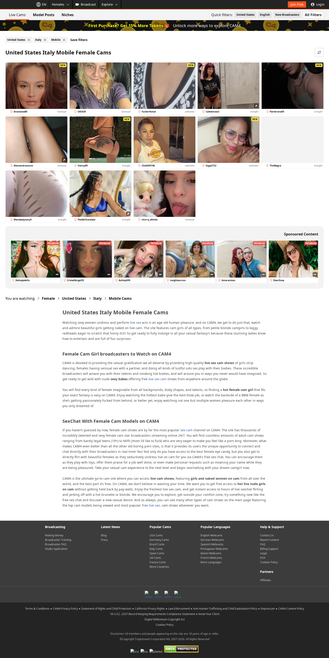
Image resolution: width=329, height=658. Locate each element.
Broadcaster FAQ (55, 544)
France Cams (158, 562)
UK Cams (155, 558)
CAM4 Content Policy (291, 609)
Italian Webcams (211, 553)
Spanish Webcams (212, 544)
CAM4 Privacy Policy (65, 609)
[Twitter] (168, 594)
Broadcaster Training (58, 540)
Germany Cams (159, 540)
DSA (262, 558)
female (48, 298)
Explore (107, 4)
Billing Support (269, 549)
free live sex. (151, 505)
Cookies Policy (269, 562)
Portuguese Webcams (214, 549)
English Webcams (211, 535)
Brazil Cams (157, 544)
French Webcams (211, 558)
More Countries (159, 567)
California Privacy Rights (150, 609)
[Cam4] (16, 4)
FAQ (262, 544)
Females (58, 4)
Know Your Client (209, 614)
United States (245, 15)
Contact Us (267, 535)
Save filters (79, 40)
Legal (263, 553)
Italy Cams (156, 549)
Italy (97, 298)
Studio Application (56, 549)
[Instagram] (158, 594)
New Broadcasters (287, 15)
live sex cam (157, 379)
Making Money (54, 535)
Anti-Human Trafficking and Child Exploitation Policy (225, 609)
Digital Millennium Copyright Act (165, 619)
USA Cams (156, 535)
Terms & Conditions (37, 609)
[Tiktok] (148, 594)
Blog (104, 535)
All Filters (313, 14)
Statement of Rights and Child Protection (106, 609)
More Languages (211, 562)
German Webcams (212, 540)
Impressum (268, 609)
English (265, 15)
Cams (120, 298)
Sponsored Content (301, 234)
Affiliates (265, 580)
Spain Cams (157, 553)
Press (104, 540)
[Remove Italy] (45, 40)
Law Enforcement (179, 609)
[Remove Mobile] (64, 40)
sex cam (186, 430)
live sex (135, 322)
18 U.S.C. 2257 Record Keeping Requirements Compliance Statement (152, 614)
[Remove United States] (29, 40)
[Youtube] (178, 594)
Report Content (269, 540)
